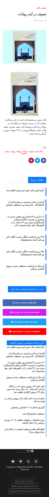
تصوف (31, 151)
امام (41, 151)
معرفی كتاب (41, 8)
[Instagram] (28, 461)
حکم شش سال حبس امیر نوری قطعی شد (25, 190)
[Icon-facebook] (36, 461)
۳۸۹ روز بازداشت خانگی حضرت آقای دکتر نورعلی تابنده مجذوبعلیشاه (25, 238)
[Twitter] (21, 461)
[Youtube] (13, 461)
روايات (19, 151)
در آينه (25, 151)
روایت (12, 151)
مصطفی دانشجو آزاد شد (34, 413)
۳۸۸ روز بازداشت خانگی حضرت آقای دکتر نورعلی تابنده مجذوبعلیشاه (25, 253)
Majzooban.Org (23, 467)
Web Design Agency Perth (24, 486)
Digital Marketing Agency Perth (24, 491)
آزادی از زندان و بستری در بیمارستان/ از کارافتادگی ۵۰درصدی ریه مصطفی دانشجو (25, 203)
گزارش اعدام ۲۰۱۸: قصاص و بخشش (28, 407)
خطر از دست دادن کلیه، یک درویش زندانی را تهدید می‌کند (25, 400)
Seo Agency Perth (24, 481)
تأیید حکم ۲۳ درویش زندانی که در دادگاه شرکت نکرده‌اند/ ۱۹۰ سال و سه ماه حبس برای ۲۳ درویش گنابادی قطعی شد (26, 389)
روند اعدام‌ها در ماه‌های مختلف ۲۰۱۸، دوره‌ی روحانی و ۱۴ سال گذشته (24, 421)
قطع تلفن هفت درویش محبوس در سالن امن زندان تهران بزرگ (25, 430)
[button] (43, 160)
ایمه (36, 151)
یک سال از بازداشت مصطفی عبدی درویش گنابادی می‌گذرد (25, 267)
